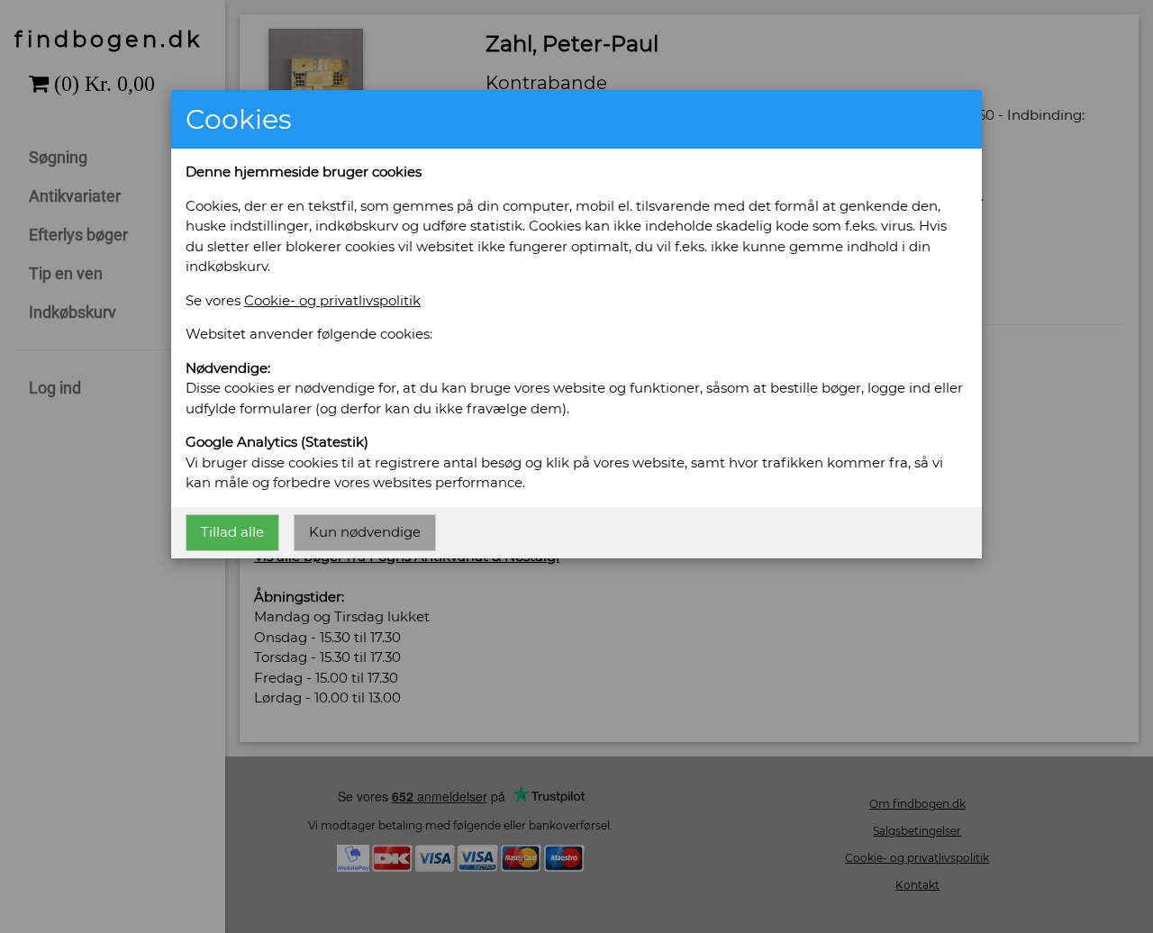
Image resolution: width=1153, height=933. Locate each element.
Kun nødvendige (365, 531)
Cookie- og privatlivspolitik (332, 300)
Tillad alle (232, 531)
